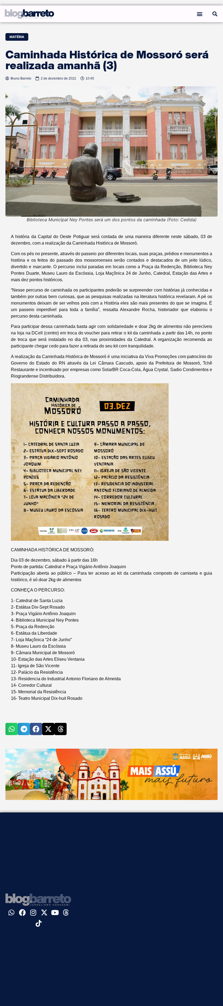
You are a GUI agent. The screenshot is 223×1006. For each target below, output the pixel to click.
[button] (199, 13)
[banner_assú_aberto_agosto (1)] (111, 798)
